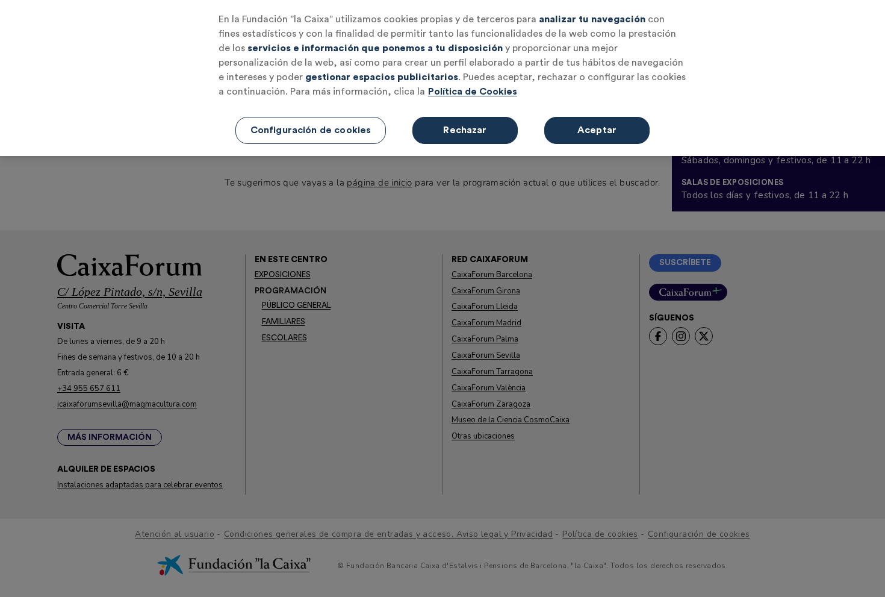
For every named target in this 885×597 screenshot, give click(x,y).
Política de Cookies (472, 91)
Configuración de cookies (310, 130)
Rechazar (464, 130)
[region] (442, 78)
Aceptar (596, 130)
